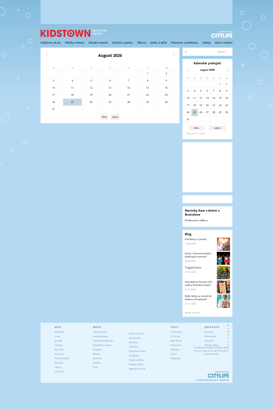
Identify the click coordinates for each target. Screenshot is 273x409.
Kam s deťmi (223, 42)
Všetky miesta (74, 42)
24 (53, 102)
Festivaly (59, 362)
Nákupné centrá (137, 368)
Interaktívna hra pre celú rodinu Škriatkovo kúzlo (198, 283)
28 (128, 102)
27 (110, 102)
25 (72, 102)
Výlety (206, 42)
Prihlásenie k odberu (196, 220)
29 (147, 102)
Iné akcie (59, 371)
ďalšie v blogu (192, 312)
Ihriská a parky (122, 42)
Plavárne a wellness (184, 42)
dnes (104, 117)
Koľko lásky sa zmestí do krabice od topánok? (198, 297)
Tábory (141, 42)
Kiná (95, 367)
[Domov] (66, 33)
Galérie (96, 362)
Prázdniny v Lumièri (196, 239)
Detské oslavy (136, 364)
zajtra (115, 117)
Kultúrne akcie (51, 42)
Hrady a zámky (136, 359)
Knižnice (97, 358)
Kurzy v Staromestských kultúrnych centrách (198, 255)
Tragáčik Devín (193, 267)
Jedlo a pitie (158, 42)
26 (91, 102)
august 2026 (207, 69)
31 (53, 109)
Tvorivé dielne (62, 358)
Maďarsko (175, 358)
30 (166, 102)
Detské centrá (98, 42)
